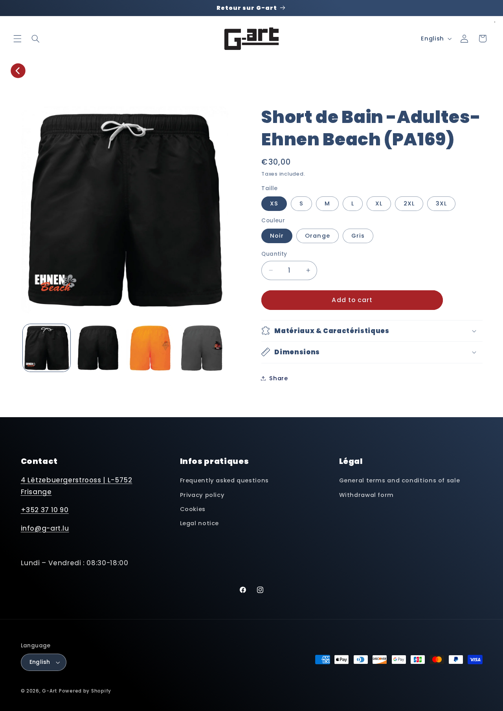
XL (378, 203)
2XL (409, 203)
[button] (17, 38)
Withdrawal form (366, 495)
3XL (441, 203)
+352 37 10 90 (45, 510)
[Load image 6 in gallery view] (202, 348)
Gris (358, 236)
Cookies (193, 509)
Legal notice (199, 523)
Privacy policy (202, 495)
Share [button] (278, 378)
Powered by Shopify (85, 691)
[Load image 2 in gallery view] (98, 348)
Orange (317, 236)
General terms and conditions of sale (399, 480)
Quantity (274, 254)
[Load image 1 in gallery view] (46, 348)
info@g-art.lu (45, 528)
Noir (277, 236)
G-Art (49, 691)
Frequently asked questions (224, 480)
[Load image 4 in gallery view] (150, 348)
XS (274, 203)
